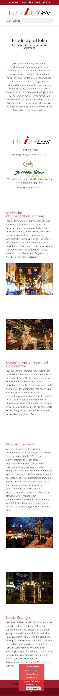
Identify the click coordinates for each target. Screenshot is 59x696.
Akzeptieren (33, 688)
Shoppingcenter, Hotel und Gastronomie (27, 364)
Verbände (16, 683)
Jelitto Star (29, 182)
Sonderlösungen (18, 617)
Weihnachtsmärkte (20, 444)
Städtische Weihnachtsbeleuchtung (25, 214)
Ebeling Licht (29, 150)
